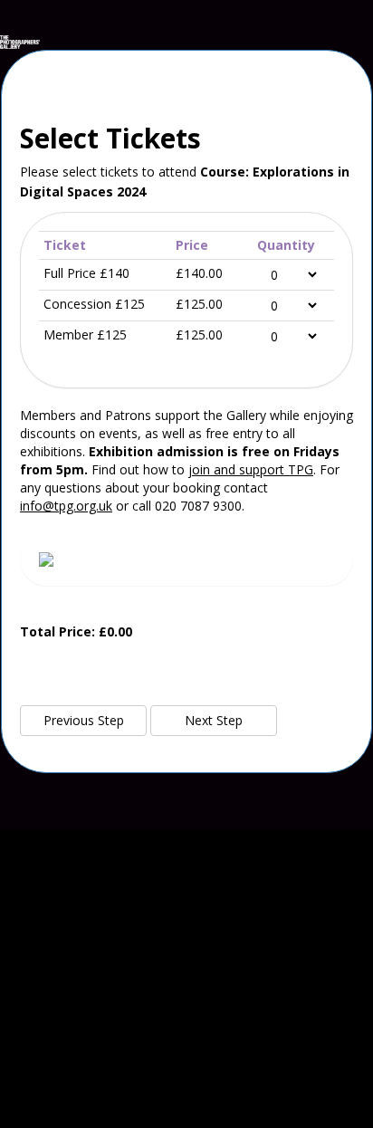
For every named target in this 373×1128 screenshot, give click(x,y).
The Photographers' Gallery (186, 890)
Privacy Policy (186, 1095)
